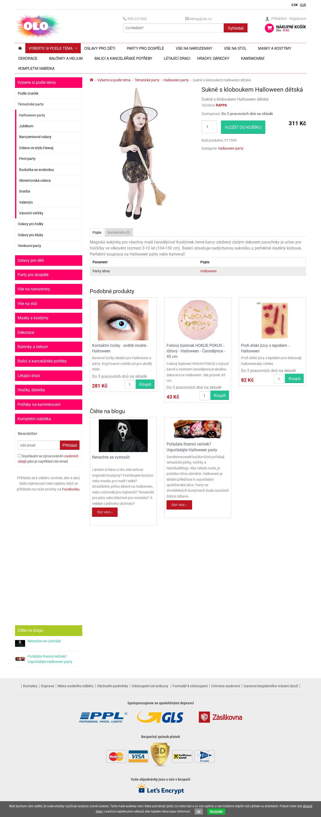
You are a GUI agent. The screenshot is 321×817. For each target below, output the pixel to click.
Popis (97, 232)
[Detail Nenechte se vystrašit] (123, 435)
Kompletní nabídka (36, 68)
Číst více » (105, 512)
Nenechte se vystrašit (111, 457)
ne (198, 811)
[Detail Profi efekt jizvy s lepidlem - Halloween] (272, 319)
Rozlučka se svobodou (36, 170)
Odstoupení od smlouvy (150, 686)
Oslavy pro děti (99, 48)
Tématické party (31, 104)
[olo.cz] (38, 26)
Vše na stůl (235, 48)
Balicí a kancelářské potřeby (123, 58)
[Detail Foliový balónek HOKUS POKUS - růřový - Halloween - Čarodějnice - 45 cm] (198, 319)
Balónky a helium (66, 58)
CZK (294, 5)
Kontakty (30, 686)
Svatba (24, 191)
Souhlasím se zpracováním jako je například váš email (48, 458)
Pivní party (27, 159)
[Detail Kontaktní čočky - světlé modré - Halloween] (123, 319)
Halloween (208, 271)
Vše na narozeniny (194, 48)
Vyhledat (236, 28)
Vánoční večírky (31, 213)
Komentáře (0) (119, 232)
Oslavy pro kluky (30, 235)
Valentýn (26, 202)
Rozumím (216, 811)
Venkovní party (29, 246)
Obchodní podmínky (112, 686)
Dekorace (27, 58)
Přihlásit (69, 445)
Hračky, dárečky (213, 58)
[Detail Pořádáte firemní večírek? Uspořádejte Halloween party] (197, 429)
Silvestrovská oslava (35, 180)
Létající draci (177, 58)
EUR (303, 5)
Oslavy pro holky (30, 224)
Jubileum (26, 126)
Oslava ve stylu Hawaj (36, 148)
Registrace (297, 19)
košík (291, 28)
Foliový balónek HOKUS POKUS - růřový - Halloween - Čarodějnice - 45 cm (196, 351)
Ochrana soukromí (225, 686)
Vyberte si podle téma (50, 48)
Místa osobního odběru (76, 686)
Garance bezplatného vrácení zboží (271, 686)
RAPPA (221, 105)
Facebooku (70, 489)
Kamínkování (252, 58)
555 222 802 (137, 19)
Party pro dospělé (145, 48)
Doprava (47, 686)
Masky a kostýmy (274, 48)
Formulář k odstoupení (190, 686)
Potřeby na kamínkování (39, 404)
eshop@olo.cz (200, 19)
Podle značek (28, 93)
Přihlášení (279, 19)
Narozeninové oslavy (35, 137)
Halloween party (32, 115)
